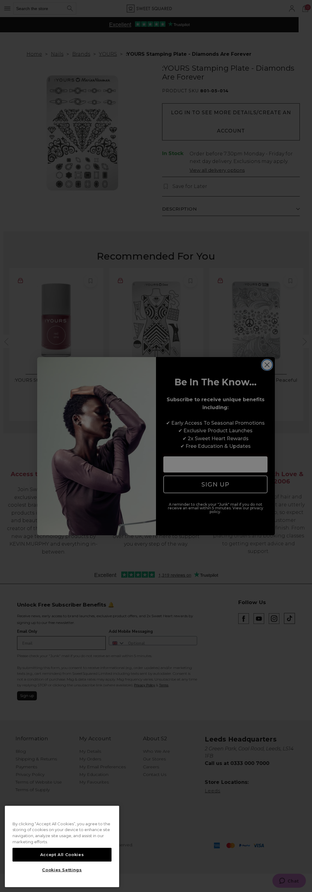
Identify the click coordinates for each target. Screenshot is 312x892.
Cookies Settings (62, 869)
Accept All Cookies (62, 854)
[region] (62, 846)
